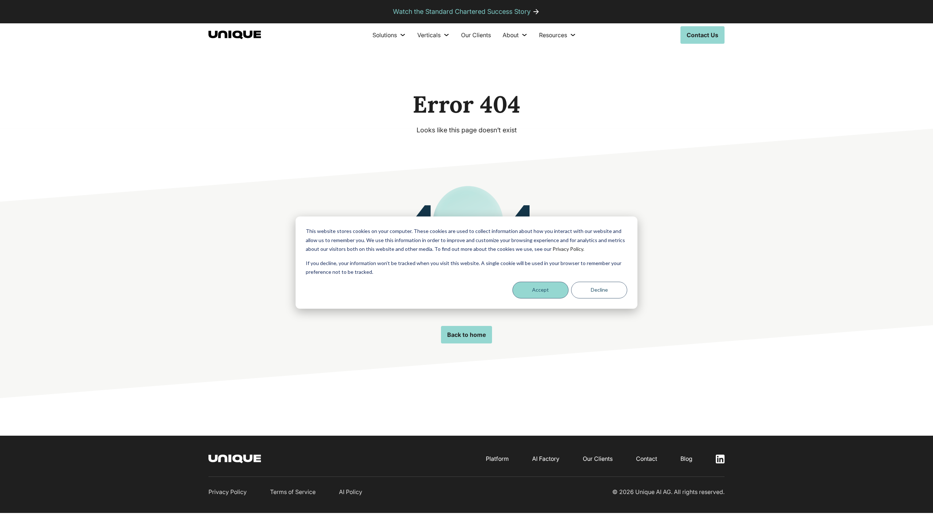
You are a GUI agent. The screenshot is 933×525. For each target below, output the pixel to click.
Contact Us (702, 35)
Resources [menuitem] (553, 35)
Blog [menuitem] (686, 458)
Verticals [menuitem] (429, 35)
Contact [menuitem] (646, 458)
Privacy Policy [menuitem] (227, 491)
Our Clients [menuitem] (476, 35)
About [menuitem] (511, 35)
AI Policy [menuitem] (350, 491)
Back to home (466, 334)
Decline (599, 290)
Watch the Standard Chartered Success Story (462, 11)
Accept (540, 290)
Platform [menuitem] (497, 458)
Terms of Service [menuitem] (293, 491)
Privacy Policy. (568, 249)
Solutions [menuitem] (384, 35)
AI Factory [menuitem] (545, 458)
